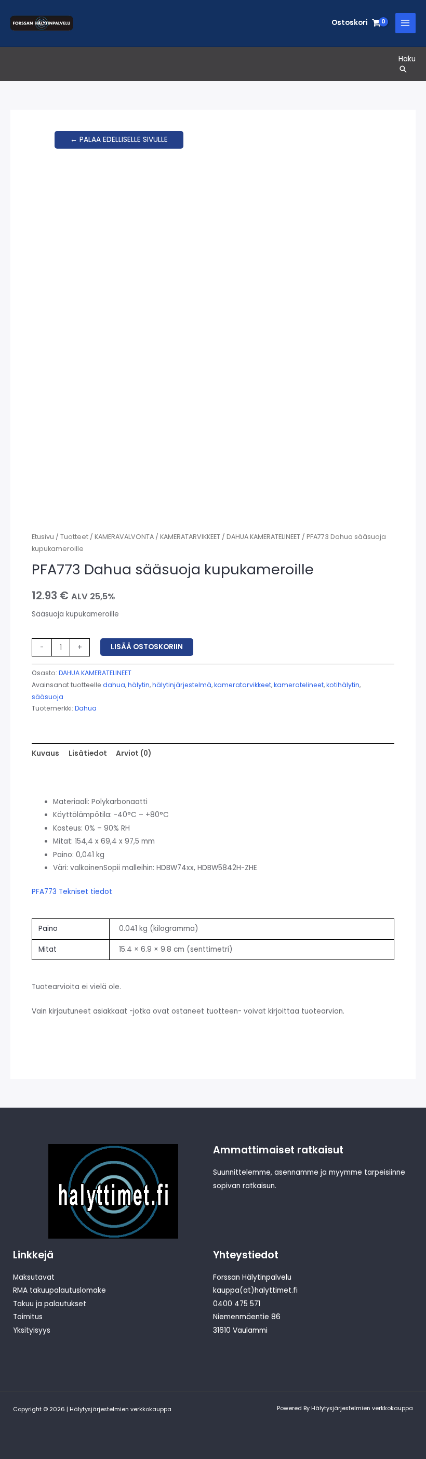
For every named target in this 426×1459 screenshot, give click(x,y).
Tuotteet (74, 536)
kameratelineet (299, 684)
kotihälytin (343, 684)
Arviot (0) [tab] (133, 753)
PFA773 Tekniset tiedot (72, 892)
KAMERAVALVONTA (124, 536)
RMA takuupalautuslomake (59, 1290)
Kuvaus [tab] (45, 753)
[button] (407, 69)
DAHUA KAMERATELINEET (263, 536)
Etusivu (43, 536)
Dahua (86, 708)
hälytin (139, 684)
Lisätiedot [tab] (88, 753)
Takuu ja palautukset (49, 1304)
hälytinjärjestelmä (181, 684)
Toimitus (28, 1317)
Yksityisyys (31, 1330)
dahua (114, 684)
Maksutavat (34, 1277)
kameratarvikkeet (242, 684)
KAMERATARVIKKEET (190, 536)
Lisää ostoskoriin (147, 647)
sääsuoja (47, 696)
